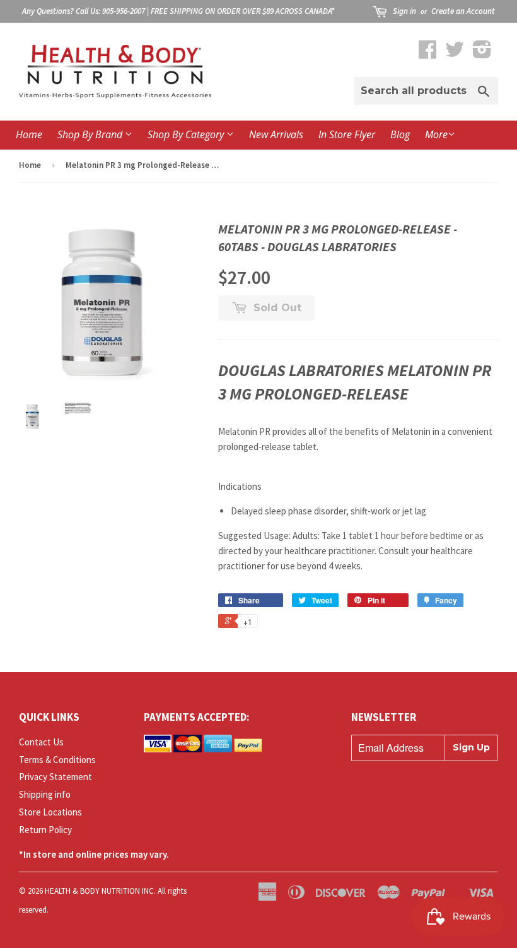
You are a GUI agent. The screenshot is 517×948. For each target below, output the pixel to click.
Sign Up (471, 747)
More (436, 134)
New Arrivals (276, 134)
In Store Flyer (346, 134)
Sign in (404, 11)
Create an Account (463, 11)
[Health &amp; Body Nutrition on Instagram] (482, 53)
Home (29, 134)
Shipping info (45, 794)
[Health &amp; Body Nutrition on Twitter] (454, 53)
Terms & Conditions (57, 760)
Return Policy (45, 830)
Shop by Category (187, 134)
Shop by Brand (91, 134)
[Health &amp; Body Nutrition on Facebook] (427, 53)
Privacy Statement (55, 777)
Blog (400, 134)
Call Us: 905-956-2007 (110, 11)
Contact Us (41, 742)
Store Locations (50, 812)
